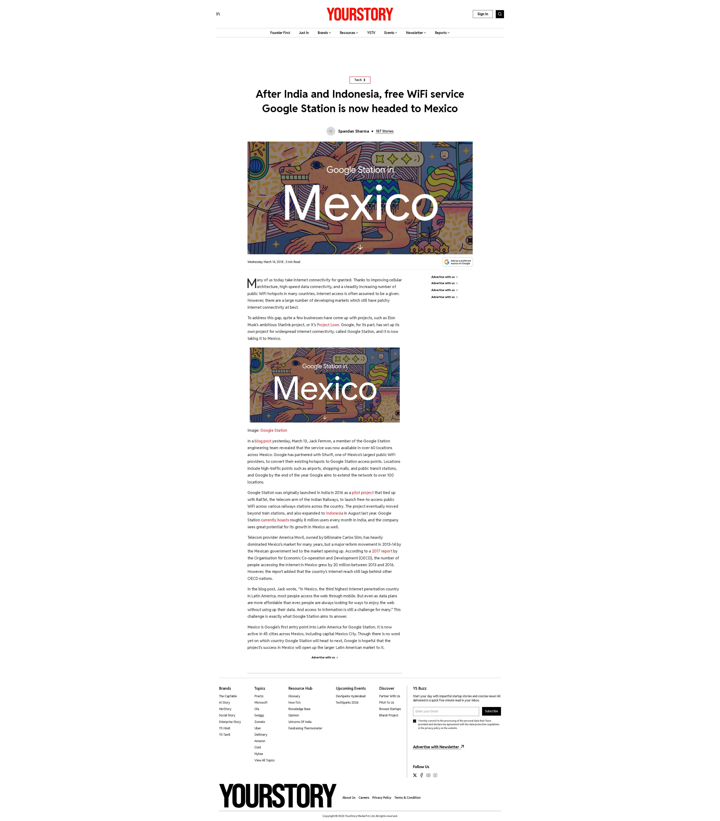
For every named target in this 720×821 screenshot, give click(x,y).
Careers (363, 798)
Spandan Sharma (353, 131)
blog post (263, 441)
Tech (358, 80)
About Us (349, 798)
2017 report (382, 551)
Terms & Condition (407, 798)
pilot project (363, 492)
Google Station (273, 430)
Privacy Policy (381, 798)
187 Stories (385, 131)
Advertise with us (323, 657)
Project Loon (328, 324)
